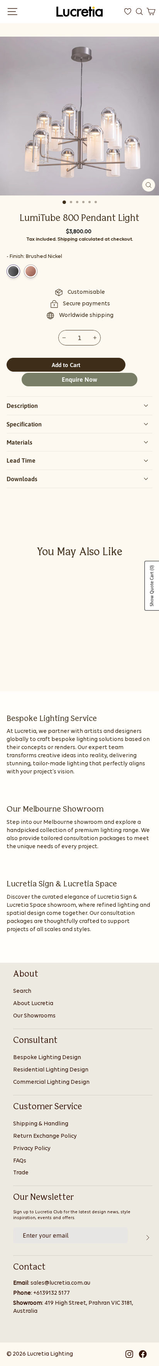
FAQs (19, 1161)
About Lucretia (33, 1004)
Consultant (35, 1040)
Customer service (47, 1107)
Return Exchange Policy (45, 1136)
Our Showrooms (34, 1016)
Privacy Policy (32, 1149)
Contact (29, 1267)
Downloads (22, 478)
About (25, 974)
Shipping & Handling (40, 1124)
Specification (24, 424)
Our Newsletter (43, 1197)
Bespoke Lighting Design (47, 1058)
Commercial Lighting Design (51, 1082)
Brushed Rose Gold (30, 271)
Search (22, 991)
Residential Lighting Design (50, 1070)
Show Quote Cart (151, 585)
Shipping (68, 239)
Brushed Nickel (13, 271)
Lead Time (21, 460)
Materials (19, 442)
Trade (21, 1173)
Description (22, 405)
